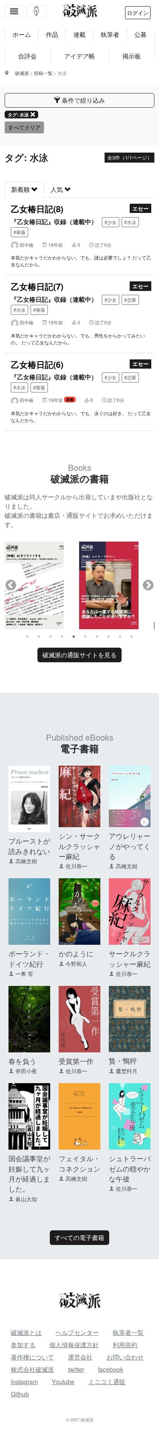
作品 (52, 34)
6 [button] (85, 636)
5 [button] (74, 636)
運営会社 (80, 1357)
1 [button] (27, 636)
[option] (42, 585)
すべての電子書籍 (79, 1237)
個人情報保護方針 (74, 1344)
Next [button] (148, 585)
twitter (76, 1369)
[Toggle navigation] (14, 11)
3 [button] (50, 636)
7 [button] (97, 636)
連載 (79, 34)
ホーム (21, 34)
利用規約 (125, 1344)
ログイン (138, 13)
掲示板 (131, 56)
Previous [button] (11, 585)
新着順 (21, 189)
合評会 (27, 56)
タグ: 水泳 (18, 114)
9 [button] (120, 636)
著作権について (32, 1357)
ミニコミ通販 (106, 1381)
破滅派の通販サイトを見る (79, 654)
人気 (57, 189)
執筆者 (110, 34)
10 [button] (131, 636)
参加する (23, 1344)
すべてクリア (24, 127)
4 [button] (62, 636)
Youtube (63, 1381)
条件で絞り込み (82, 100)
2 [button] (39, 636)
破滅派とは (26, 1332)
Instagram (24, 1381)
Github (20, 1393)
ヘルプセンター (77, 1332)
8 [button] (108, 636)
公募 (140, 34)
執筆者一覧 (128, 1332)
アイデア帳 (79, 56)
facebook (110, 1369)
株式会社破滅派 (32, 1369)
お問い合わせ (125, 1357)
